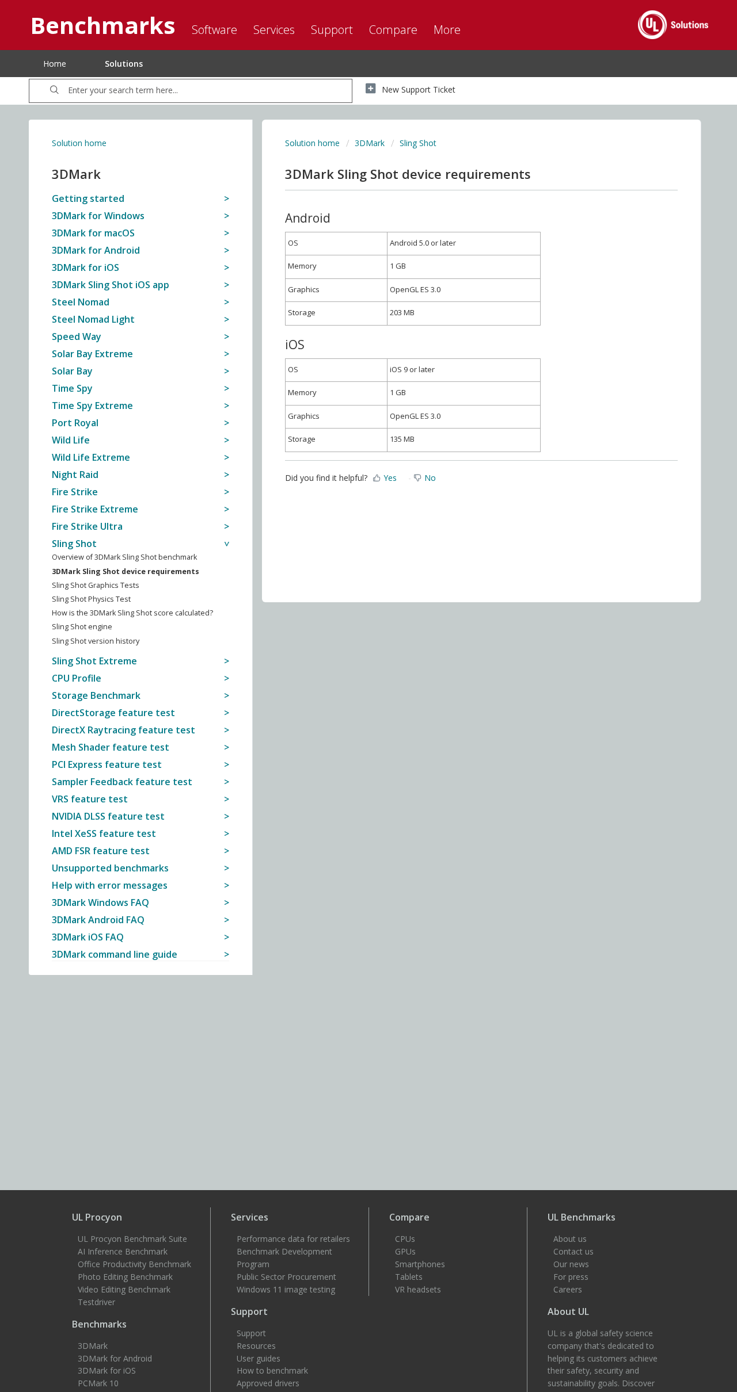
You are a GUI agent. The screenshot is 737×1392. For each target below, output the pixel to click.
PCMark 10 (98, 1383)
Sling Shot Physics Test (91, 599)
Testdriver (96, 1302)
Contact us (573, 1251)
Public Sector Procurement (286, 1276)
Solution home (79, 142)
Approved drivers (268, 1383)
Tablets (409, 1276)
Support (251, 1333)
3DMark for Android (115, 1358)
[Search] (54, 90)
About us (570, 1238)
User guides (258, 1358)
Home (54, 63)
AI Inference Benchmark (123, 1251)
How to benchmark (272, 1370)
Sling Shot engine (82, 627)
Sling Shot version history (95, 641)
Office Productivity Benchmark (134, 1264)
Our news (571, 1264)
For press (570, 1276)
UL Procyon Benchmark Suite (132, 1238)
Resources (256, 1345)
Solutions (124, 63)
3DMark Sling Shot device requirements (125, 571)
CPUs (405, 1238)
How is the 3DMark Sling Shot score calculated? (132, 613)
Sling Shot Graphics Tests (95, 585)
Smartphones (420, 1264)
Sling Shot (418, 142)
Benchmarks (99, 1324)
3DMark (370, 142)
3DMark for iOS (107, 1370)
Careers (567, 1289)
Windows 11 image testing (286, 1289)
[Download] (347, 559)
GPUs (405, 1251)
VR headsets (418, 1289)
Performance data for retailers (293, 1238)
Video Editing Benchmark (124, 1289)
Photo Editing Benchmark (125, 1276)
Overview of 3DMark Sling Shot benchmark (124, 557)
